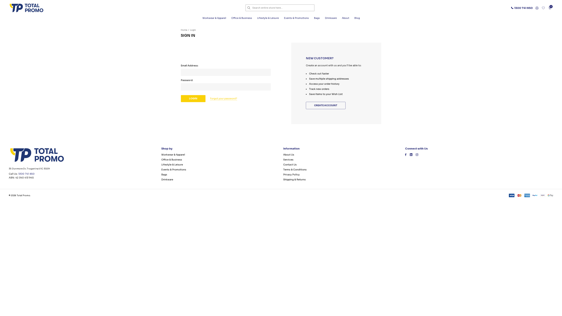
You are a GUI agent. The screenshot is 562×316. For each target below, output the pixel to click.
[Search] (249, 8)
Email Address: (189, 65)
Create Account (325, 105)
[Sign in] (536, 8)
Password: (187, 80)
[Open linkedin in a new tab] (411, 155)
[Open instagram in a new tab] (417, 155)
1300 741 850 (26, 173)
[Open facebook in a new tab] (405, 155)
